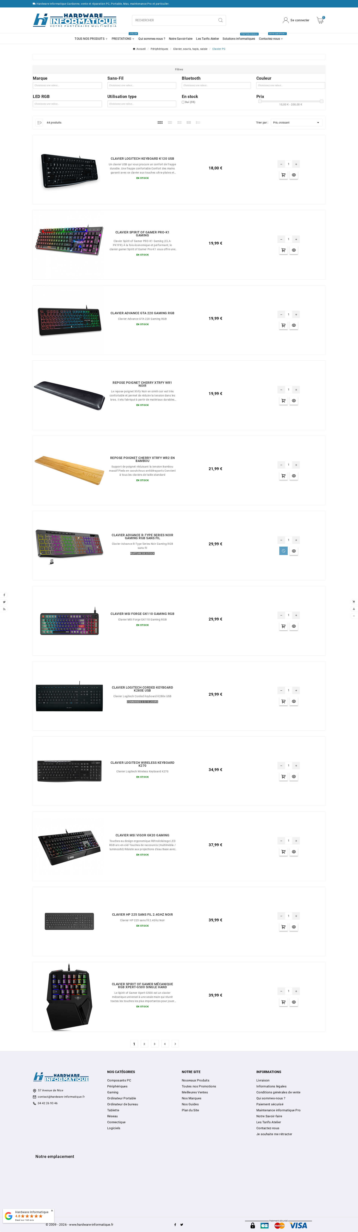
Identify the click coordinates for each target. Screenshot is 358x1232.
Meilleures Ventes (195, 1092)
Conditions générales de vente (278, 1092)
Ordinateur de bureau (122, 1104)
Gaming (113, 1092)
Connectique (116, 1122)
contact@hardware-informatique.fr (61, 1096)
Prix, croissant (296, 122)
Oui (190, 102)
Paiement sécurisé (269, 1104)
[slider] (260, 101)
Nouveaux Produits (195, 1080)
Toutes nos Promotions (199, 1086)
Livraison (263, 1080)
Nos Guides (190, 1104)
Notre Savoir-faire (269, 1116)
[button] (179, 69)
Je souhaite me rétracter (274, 1134)
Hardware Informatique (31, 1212)
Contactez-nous (267, 1128)
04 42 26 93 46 (48, 1103)
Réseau (112, 1116)
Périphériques (117, 1086)
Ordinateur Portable (121, 1098)
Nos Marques (191, 1098)
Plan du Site (190, 1110)
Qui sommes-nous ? (270, 1098)
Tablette (113, 1110)
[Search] (221, 20)
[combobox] (173, 20)
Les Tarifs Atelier (268, 1122)
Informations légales (271, 1086)
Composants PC (119, 1080)
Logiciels (113, 1128)
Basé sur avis (24, 1220)
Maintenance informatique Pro (278, 1110)
